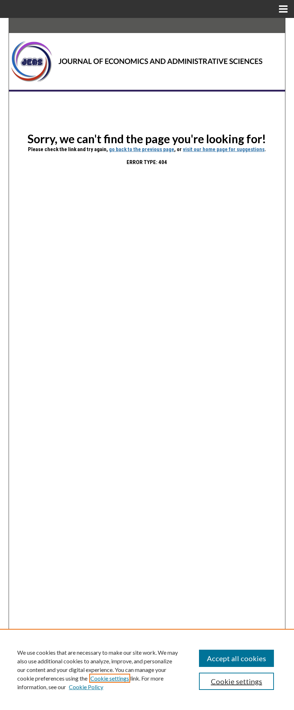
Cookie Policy (86, 686)
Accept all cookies (236, 658)
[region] (147, 669)
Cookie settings (109, 678)
